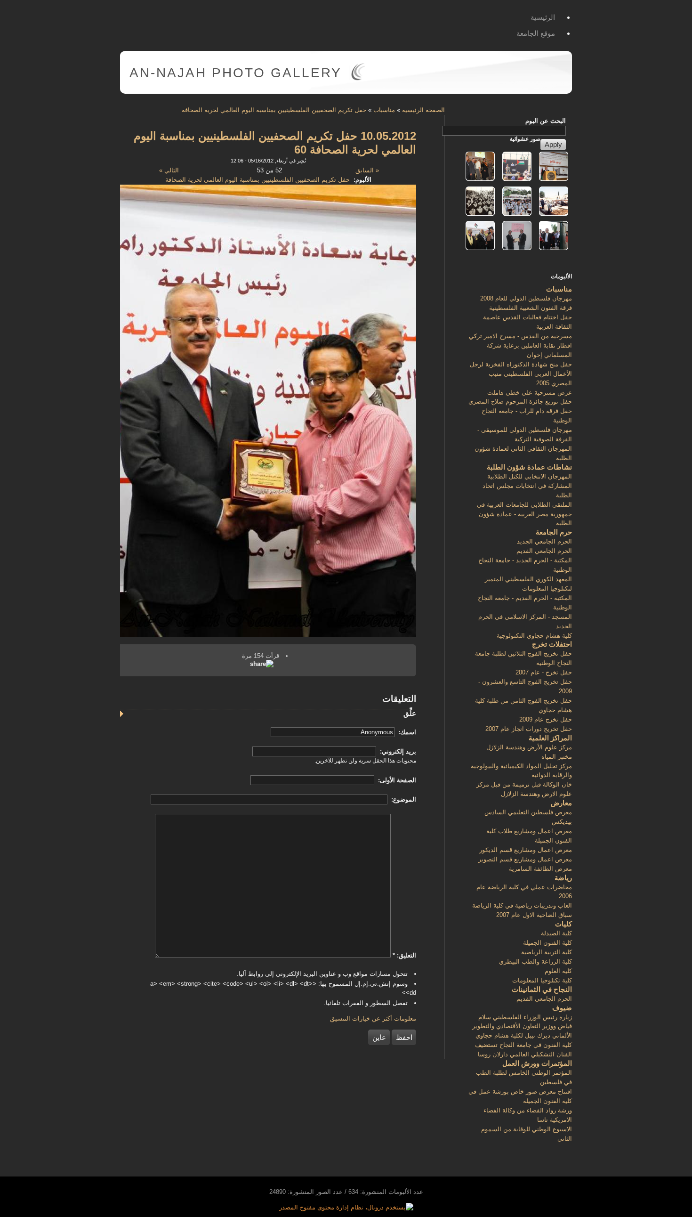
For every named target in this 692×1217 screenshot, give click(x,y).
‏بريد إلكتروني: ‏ (397, 751)
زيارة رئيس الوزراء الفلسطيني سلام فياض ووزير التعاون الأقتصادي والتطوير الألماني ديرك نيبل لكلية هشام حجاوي (522, 1026)
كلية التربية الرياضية (546, 952)
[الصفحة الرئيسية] (358, 78)
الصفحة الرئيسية (423, 110)
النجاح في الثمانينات (542, 989)
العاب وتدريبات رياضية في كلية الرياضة (522, 905)
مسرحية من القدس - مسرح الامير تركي (520, 336)
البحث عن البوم (545, 120)
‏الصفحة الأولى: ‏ (396, 780)
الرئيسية (543, 17)
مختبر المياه (556, 756)
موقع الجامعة (535, 33)
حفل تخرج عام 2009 (545, 719)
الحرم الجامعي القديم (544, 550)
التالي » (169, 170)
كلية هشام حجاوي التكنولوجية (534, 635)
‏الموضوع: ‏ (402, 799)
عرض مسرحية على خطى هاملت (529, 392)
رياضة (563, 878)
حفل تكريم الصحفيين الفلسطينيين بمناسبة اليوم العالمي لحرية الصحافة (274, 110)
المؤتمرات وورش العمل (537, 1063)
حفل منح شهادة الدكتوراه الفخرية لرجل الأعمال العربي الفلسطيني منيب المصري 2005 (521, 374)
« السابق (367, 170)
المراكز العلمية (550, 738)
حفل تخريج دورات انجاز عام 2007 (528, 728)
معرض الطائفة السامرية (540, 868)
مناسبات (384, 110)
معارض (561, 803)
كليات (563, 924)
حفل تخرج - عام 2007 (543, 672)
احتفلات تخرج (552, 644)
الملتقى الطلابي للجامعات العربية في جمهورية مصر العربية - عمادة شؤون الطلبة (524, 514)
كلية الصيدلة (556, 933)
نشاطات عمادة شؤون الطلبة (529, 467)
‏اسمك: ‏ (406, 732)
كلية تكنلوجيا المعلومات (542, 980)
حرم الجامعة (554, 532)
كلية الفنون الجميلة (547, 942)
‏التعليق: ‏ (404, 955)
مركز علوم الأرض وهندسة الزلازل (529, 747)
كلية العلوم (558, 970)
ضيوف (562, 1008)
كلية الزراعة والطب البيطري (535, 961)
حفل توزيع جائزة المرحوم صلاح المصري (520, 401)
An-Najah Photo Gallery (235, 72)
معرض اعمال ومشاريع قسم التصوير (525, 859)
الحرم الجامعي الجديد (544, 541)
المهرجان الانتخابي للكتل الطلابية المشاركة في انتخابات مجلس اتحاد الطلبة (527, 486)
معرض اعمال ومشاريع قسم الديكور (525, 849)
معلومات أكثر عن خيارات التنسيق (373, 1018)
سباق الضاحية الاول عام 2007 (534, 914)
